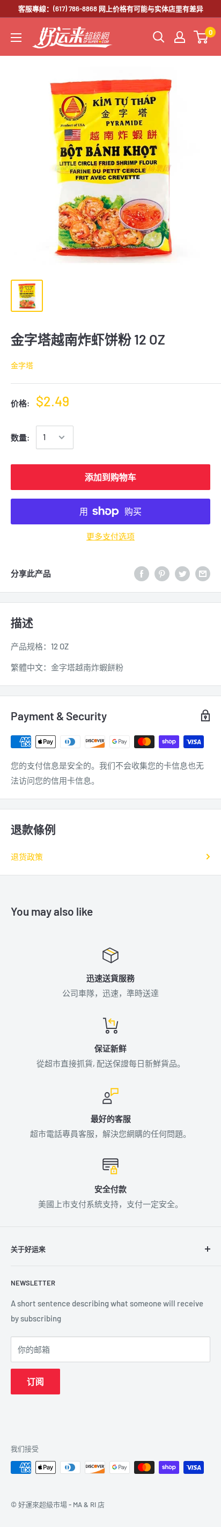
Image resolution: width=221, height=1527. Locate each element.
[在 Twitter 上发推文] (182, 573)
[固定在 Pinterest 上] (162, 573)
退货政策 (27, 856)
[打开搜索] (159, 37)
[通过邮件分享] (202, 573)
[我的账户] (179, 37)
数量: (20, 437)
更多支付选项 (110, 536)
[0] (201, 37)
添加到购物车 (110, 477)
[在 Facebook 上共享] (141, 573)
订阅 (35, 1381)
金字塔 (22, 365)
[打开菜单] (16, 37)
